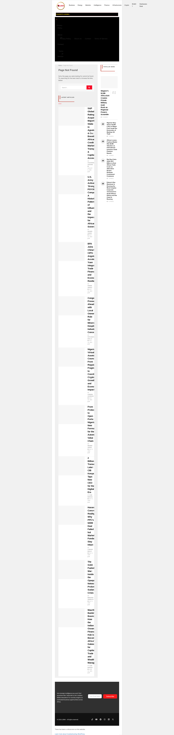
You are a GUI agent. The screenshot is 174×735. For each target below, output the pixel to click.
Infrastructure (116, 5)
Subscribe (110, 696)
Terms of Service (60, 53)
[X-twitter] (113, 719)
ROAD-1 (134, 5)
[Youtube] (96, 719)
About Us (77, 39)
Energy (80, 5)
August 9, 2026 (90, 169)
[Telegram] (100, 719)
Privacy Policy (59, 26)
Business (72, 5)
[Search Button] (89, 87)
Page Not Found (67, 65)
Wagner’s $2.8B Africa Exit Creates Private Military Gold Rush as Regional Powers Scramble (105, 102)
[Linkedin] (109, 719)
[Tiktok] (92, 719)
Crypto (126, 5)
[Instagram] (104, 719)
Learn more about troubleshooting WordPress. (70, 734)
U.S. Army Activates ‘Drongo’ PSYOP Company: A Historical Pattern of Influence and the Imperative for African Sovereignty (94, 202)
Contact (61, 44)
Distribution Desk (143, 5)
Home (60, 65)
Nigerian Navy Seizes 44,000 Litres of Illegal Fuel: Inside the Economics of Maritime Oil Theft (112, 128)
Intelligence (97, 5)
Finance (106, 5)
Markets (88, 5)
